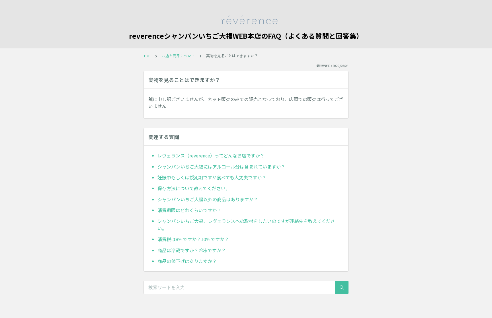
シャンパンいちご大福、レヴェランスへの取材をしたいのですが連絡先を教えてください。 (246, 225)
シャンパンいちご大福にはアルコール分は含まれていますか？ (221, 166)
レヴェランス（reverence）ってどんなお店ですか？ (211, 155)
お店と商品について (178, 55)
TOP (147, 55)
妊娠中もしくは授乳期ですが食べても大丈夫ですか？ (211, 177)
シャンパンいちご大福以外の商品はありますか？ (207, 199)
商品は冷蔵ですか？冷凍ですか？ (191, 250)
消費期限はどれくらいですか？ (189, 210)
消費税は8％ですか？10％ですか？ (193, 239)
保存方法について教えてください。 (193, 188)
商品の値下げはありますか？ (187, 261)
